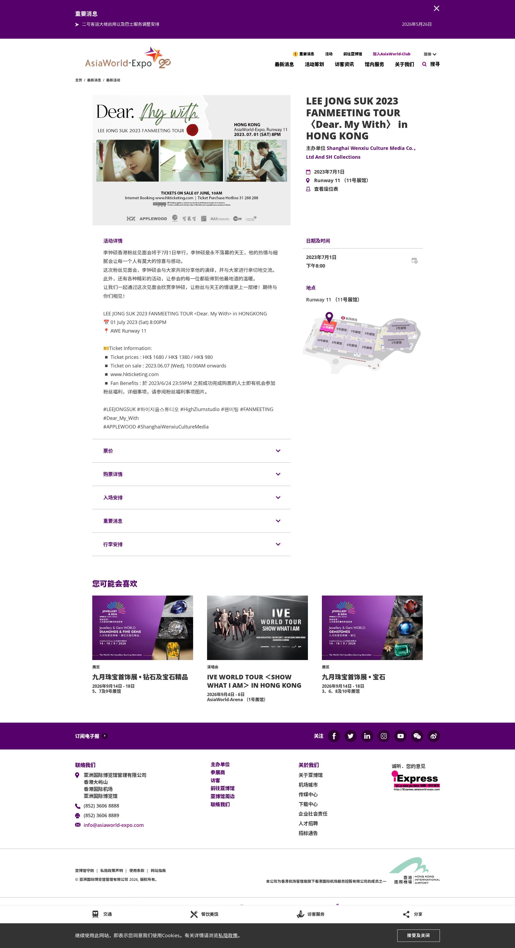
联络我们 (220, 804)
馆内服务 (374, 64)
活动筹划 (314, 64)
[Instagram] (384, 736)
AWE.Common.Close (436, 8)
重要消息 (306, 53)
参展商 (218, 772)
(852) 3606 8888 (101, 805)
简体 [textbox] (427, 54)
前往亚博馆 (352, 53)
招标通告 (308, 833)
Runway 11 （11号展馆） (342, 180)
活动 (329, 53)
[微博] (434, 736)
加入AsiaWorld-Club (391, 53)
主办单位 (220, 764)
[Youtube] (400, 736)
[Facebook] (334, 736)
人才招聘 (308, 823)
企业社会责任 (313, 813)
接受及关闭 (418, 935)
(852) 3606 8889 (101, 815)
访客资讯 (344, 64)
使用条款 (136, 870)
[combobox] (428, 54)
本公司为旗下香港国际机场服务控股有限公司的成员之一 (326, 881)
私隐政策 (228, 935)
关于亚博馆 (311, 775)
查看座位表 (326, 189)
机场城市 (308, 784)
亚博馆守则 (84, 870)
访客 (215, 780)
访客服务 (316, 914)
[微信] (417, 736)
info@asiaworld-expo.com (114, 825)
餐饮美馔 (209, 914)
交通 (107, 914)
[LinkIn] (367, 736)
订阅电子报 (87, 736)
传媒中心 (308, 794)
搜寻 (435, 64)
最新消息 (284, 64)
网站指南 (158, 870)
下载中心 (308, 804)
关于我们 (404, 64)
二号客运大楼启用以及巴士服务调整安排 (120, 24)
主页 (78, 80)
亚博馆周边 (223, 796)
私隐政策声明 (111, 870)
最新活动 (113, 80)
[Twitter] (350, 736)
